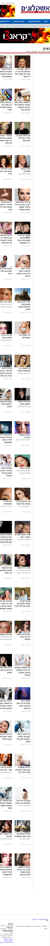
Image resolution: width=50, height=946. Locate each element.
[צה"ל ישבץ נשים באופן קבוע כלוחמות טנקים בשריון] (22, 300)
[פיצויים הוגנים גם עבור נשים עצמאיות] (22, 832)
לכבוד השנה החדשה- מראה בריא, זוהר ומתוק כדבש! (23, 272)
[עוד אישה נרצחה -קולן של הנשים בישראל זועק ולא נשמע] (22, 732)
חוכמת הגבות (25, 468)
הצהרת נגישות (8, 939)
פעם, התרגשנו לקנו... (24, 174)
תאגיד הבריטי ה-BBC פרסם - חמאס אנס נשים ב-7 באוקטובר (23, 239)
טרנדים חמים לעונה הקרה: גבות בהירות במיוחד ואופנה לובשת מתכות (22, 206)
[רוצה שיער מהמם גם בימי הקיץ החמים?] (22, 633)
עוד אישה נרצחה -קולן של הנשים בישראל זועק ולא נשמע (23, 738)
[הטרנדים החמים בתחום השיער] (22, 400)
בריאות (11, 929)
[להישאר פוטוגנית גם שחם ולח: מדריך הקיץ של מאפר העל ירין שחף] (22, 67)
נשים (28, 51)
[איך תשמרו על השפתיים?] (22, 333)
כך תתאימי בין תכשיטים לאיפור (24, 369)
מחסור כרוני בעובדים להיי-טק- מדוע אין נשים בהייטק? (23, 705)
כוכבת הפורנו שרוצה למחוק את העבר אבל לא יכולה (22, 603)
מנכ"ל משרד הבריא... (24, 805)
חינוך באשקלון (18, 21)
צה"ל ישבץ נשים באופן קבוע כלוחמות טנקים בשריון (24, 305)
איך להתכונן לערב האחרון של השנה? (23, 502)
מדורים (10, 924)
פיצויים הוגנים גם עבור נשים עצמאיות (22, 835)
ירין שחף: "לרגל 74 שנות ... (22, 440)
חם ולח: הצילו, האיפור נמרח (6, 336)
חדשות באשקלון (34, 21)
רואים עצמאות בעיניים (24, 436)
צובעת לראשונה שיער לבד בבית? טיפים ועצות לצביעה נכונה (23, 871)
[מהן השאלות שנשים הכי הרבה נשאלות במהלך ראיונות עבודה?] (22, 666)
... (29, 143)
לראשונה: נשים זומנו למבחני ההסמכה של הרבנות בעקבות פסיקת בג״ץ (22, 106)
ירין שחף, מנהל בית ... (24, 506)
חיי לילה (10, 925)
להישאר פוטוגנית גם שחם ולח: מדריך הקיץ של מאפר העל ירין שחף (22, 73)
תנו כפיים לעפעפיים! (8, 502)
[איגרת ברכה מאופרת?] (22, 167)
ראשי (46, 21)
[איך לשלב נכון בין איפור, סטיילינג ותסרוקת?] (22, 134)
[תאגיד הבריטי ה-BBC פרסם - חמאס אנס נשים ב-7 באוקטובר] (22, 234)
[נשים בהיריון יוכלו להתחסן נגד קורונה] (22, 799)
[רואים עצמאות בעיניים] (22, 433)
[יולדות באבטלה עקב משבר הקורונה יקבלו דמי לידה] (22, 766)
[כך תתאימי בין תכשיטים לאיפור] (22, 367)
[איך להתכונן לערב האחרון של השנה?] (22, 500)
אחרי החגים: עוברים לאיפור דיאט (22, 535)
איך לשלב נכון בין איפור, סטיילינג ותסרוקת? (23, 138)
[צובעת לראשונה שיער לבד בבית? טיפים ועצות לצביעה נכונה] (22, 865)
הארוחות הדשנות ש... (24, 539)
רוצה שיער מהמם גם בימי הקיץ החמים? (23, 637)
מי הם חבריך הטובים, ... (23, 373)
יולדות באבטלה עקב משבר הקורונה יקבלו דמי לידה (22, 770)
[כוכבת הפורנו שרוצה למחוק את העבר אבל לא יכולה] (22, 599)
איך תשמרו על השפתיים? (24, 336)
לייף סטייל (9, 927)
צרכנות (3, 925)
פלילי (11, 932)
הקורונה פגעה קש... (24, 839)
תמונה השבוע (6, 937)
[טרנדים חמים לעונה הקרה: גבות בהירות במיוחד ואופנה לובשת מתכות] (22, 200)
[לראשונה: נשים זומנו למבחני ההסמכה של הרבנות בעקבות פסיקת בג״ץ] (22, 101)
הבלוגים (10, 936)
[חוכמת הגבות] (22, 466)
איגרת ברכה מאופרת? (25, 170)
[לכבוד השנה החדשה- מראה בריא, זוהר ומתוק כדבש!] (22, 267)
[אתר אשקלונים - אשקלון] (40, 919)
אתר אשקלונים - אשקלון (40, 51)
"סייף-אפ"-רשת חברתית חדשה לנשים (6, 670)
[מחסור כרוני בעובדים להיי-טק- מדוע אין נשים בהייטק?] (22, 699)
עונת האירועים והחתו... (23, 406)
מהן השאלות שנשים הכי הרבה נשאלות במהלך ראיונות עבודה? (22, 671)
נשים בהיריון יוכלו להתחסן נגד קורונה (22, 801)
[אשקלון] (35, 13)
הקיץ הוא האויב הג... (6, 340)
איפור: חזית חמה (24, 568)
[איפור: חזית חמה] (22, 566)
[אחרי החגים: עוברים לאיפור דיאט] (22, 533)
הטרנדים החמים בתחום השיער (24, 402)
